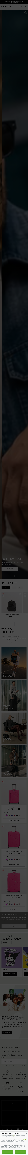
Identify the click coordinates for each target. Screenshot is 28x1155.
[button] (26, 1133)
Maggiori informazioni (20, 1152)
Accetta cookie (7, 1152)
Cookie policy (23, 1139)
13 (13, 1135)
